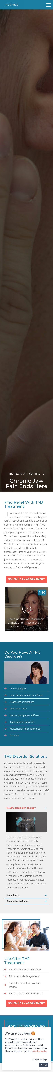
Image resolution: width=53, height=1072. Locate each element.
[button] (26, 808)
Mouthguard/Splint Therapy (21, 808)
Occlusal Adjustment (17, 901)
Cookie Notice (40, 1051)
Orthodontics (13, 895)
